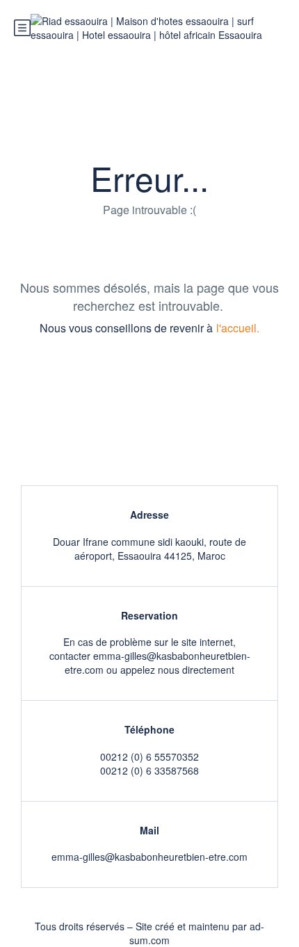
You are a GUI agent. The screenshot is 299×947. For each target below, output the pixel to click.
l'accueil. (237, 328)
